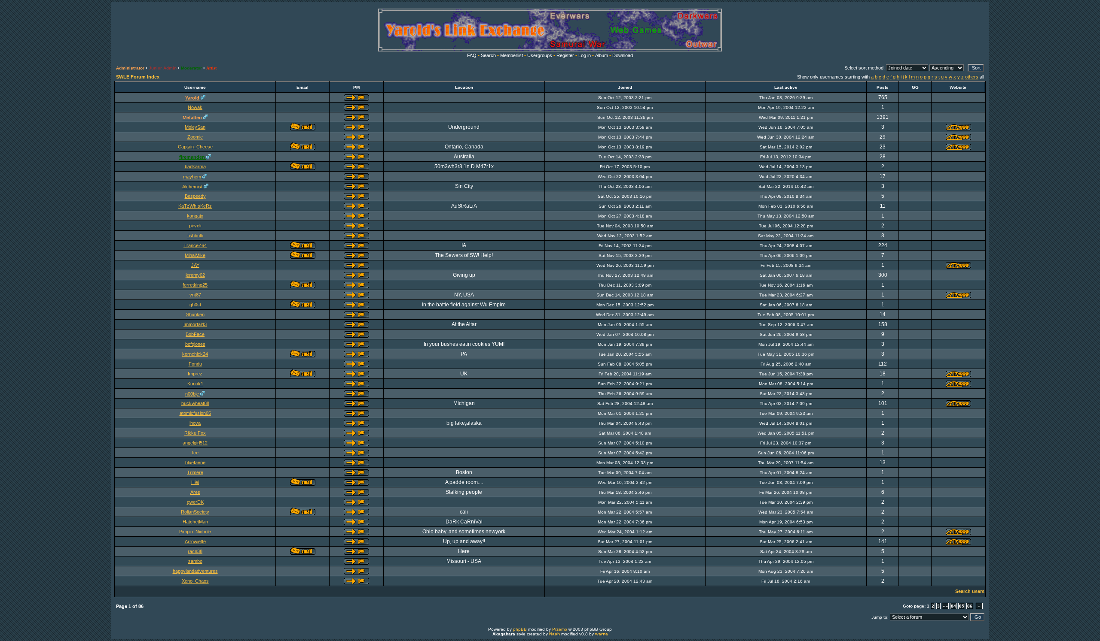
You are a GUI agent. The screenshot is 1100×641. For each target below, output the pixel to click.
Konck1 (195, 383)
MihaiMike (195, 255)
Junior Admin (163, 68)
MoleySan (195, 127)
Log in (584, 55)
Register (565, 55)
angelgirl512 (195, 442)
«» (945, 606)
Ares (195, 492)
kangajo (195, 215)
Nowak (195, 107)
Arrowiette (195, 541)
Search (488, 55)
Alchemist (193, 186)
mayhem (192, 176)
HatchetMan (195, 521)
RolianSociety (195, 511)
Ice (195, 452)
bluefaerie (195, 462)
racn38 (195, 551)
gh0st (195, 304)
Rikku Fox (195, 432)
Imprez (195, 373)
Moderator (191, 68)
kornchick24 (195, 354)
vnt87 (195, 294)
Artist (211, 68)
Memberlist (511, 55)
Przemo (559, 629)
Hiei (195, 482)
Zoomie (195, 136)
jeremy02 (195, 275)
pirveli (195, 225)
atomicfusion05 (195, 413)
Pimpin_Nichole (195, 531)
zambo (195, 561)
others (971, 76)
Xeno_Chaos (195, 581)
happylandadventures (195, 571)
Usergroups (539, 55)
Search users (969, 591)
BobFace (195, 334)
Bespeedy (195, 196)
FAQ (472, 55)
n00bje (192, 393)
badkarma (195, 166)
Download (622, 55)
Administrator (130, 68)
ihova (195, 423)
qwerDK (195, 502)
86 (969, 606)
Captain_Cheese (195, 146)
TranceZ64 (195, 245)
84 (953, 606)
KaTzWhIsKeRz (195, 206)
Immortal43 (195, 324)
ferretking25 (195, 284)
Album (601, 55)
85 (961, 606)
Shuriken (195, 314)
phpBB (520, 629)
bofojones (195, 344)
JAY (195, 265)
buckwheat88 (195, 403)
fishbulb (195, 235)
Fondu (195, 363)
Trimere (195, 472)
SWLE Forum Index (137, 76)
